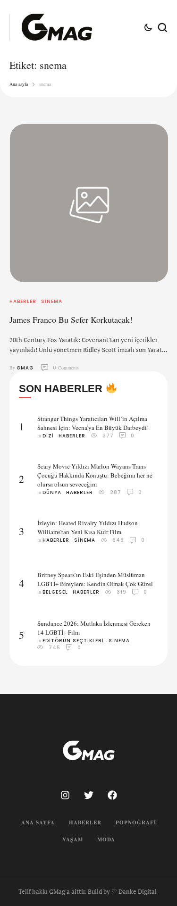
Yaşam (72, 839)
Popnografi (136, 822)
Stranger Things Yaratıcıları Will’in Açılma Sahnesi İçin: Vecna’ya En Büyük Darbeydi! (93, 423)
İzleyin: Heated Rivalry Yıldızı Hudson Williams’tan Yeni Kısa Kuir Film (87, 527)
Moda (106, 839)
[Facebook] (112, 795)
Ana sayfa (18, 84)
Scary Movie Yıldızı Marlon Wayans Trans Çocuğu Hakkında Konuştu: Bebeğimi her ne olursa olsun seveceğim (94, 475)
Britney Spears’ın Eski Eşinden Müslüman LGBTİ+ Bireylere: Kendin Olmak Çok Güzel (95, 579)
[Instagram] (65, 795)
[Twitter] (88, 795)
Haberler (85, 822)
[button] (152, 867)
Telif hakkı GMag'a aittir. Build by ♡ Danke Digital (87, 891)
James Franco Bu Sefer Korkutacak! (71, 319)
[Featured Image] (89, 203)
